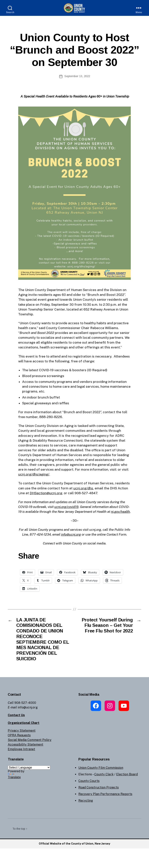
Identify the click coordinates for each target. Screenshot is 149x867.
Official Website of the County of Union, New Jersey (74, 843)
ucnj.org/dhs (83, 488)
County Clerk (103, 774)
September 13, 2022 (77, 76)
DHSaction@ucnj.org (46, 493)
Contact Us (16, 715)
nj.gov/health (120, 512)
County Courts (89, 781)
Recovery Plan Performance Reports (105, 794)
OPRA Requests (19, 735)
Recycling (85, 800)
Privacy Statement (22, 730)
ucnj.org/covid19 (66, 507)
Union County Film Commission (100, 768)
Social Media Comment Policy (29, 740)
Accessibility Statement (25, 744)
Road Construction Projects (98, 787)
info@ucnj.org (71, 534)
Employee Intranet (21, 749)
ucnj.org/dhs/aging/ (33, 474)
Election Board (127, 774)
